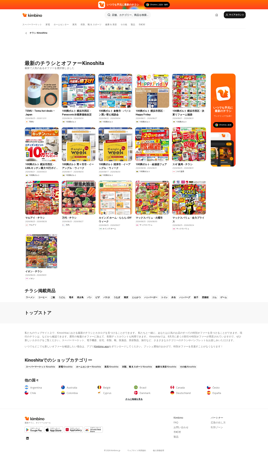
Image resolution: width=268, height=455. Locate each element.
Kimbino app (101, 346)
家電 (48, 24)
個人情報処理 (158, 450)
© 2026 (112, 450)
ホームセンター (61, 24)
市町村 (142, 24)
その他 (124, 24)
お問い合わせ (181, 427)
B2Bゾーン (217, 427)
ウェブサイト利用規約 (136, 450)
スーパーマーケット (32, 24)
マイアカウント (236, 14)
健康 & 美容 (111, 24)
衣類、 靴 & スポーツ (90, 24)
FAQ (176, 422)
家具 (74, 24)
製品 (133, 24)
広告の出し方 (218, 422)
